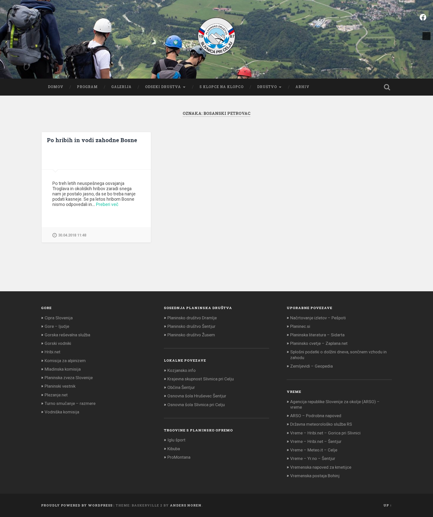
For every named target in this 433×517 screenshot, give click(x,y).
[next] (426, 36)
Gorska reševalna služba (67, 334)
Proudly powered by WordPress (77, 505)
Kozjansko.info (181, 370)
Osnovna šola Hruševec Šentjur (196, 395)
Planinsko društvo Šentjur (191, 326)
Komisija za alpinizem (65, 360)
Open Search (387, 87)
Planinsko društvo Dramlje (192, 317)
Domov (55, 87)
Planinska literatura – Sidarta (317, 334)
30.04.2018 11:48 (72, 235)
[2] (216, 68)
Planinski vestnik (60, 386)
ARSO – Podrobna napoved (315, 415)
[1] (211, 68)
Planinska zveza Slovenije (69, 377)
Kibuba (173, 448)
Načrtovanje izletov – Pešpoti (318, 317)
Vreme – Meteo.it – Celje (313, 449)
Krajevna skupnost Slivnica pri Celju (200, 378)
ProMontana (178, 457)
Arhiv (302, 87)
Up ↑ (387, 505)
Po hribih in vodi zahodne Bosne (92, 140)
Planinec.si (300, 326)
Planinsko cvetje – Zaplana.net (319, 343)
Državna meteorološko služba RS (321, 424)
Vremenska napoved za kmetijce (320, 467)
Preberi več (107, 204)
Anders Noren (185, 505)
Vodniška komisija (62, 411)
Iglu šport (176, 439)
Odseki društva (163, 87)
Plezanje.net (56, 394)
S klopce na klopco (221, 87)
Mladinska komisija (63, 369)
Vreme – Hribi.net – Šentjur (316, 441)
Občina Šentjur (181, 387)
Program (87, 87)
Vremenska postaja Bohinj (315, 475)
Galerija (121, 87)
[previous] (7, 36)
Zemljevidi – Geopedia (311, 366)
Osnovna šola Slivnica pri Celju (196, 404)
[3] (222, 68)
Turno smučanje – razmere (70, 403)
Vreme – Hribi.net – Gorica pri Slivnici (325, 432)
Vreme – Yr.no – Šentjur (312, 458)
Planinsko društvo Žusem (191, 334)
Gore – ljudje (57, 326)
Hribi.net (52, 351)
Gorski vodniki (58, 343)
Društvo (267, 87)
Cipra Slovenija (59, 317)
